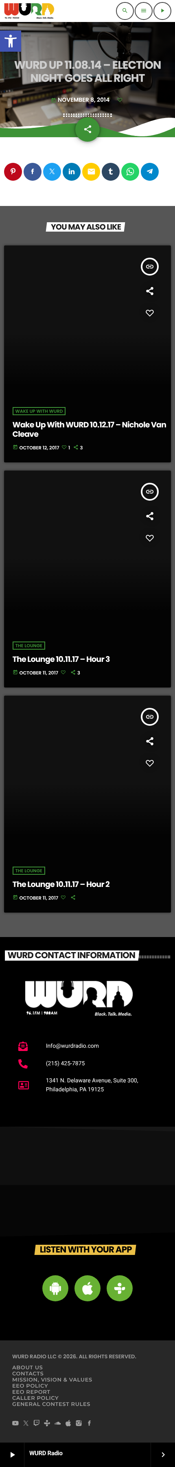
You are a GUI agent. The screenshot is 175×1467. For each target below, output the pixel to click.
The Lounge (28, 645)
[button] (10, 41)
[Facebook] (89, 1424)
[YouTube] (15, 1424)
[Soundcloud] (58, 1424)
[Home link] (29, 11)
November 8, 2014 (81, 100)
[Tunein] (47, 1424)
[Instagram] (79, 1424)
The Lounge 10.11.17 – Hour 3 (61, 659)
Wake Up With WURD (39, 411)
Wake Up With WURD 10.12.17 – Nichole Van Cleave (89, 429)
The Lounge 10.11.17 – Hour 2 (61, 884)
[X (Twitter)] (26, 1424)
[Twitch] (36, 1424)
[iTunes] (68, 1424)
